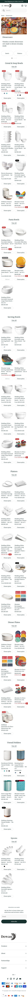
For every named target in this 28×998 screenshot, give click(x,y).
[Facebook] (8, 979)
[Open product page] (21, 108)
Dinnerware (9, 15)
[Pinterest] (14, 979)
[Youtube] (20, 979)
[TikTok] (17, 979)
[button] (14, 10)
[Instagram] (11, 979)
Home (2, 15)
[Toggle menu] (2, 6)
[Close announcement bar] (26, 1)
